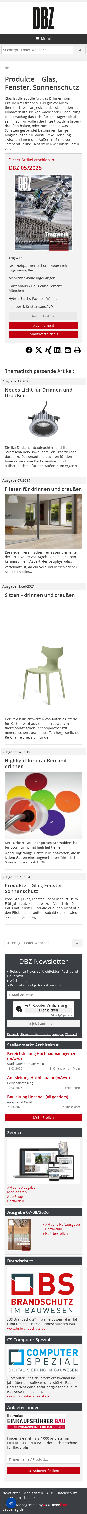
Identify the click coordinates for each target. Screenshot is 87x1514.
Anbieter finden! (45, 1470)
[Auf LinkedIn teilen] (58, 352)
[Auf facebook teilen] (29, 352)
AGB (49, 1493)
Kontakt (30, 1497)
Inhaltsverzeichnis (43, 334)
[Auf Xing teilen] (48, 352)
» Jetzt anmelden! (43, 1023)
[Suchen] (79, 50)
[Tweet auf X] (39, 352)
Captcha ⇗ (61, 1015)
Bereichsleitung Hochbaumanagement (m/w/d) (42, 1056)
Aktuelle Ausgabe (21, 1187)
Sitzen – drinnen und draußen (40, 595)
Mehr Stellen (43, 1117)
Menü (46, 38)
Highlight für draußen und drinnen (35, 763)
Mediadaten (17, 1192)
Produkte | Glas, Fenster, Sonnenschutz (34, 888)
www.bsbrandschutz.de (26, 1328)
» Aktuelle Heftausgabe (61, 1224)
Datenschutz (67, 1493)
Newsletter (11, 1493)
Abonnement (43, 325)
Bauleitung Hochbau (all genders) (37, 1097)
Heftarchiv (15, 1201)
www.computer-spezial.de (28, 1396)
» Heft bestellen (55, 1233)
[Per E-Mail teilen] (67, 350)
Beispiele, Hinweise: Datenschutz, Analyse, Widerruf (42, 1034)
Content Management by (23, 1504)
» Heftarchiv (52, 1229)
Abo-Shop (15, 1196)
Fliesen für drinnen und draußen (43, 489)
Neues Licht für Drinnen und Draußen (38, 393)
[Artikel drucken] (77, 350)
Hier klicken (48, 1010)
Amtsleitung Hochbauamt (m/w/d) (38, 1077)
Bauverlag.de (13, 1509)
